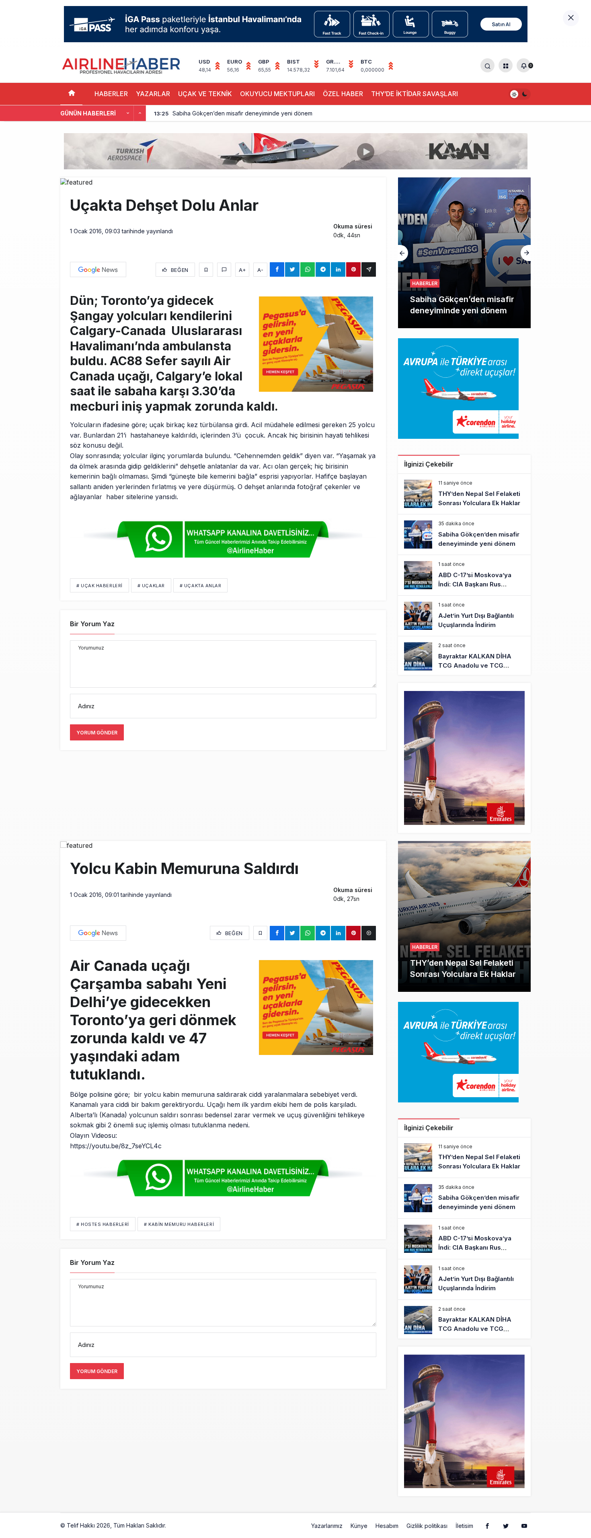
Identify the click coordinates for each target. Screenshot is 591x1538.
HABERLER (111, 94)
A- (260, 270)
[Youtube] (524, 1525)
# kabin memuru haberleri (179, 1224)
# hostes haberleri (102, 1224)
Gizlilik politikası (426, 1525)
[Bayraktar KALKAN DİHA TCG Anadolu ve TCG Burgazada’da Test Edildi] (464, 656)
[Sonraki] (140, 113)
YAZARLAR (153, 94)
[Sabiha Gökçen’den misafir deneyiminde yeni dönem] (464, 534)
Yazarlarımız (327, 1525)
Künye (359, 1525)
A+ (242, 270)
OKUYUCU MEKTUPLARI (277, 94)
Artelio (176, 1525)
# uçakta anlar (201, 585)
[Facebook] (487, 1525)
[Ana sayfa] (71, 94)
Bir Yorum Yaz (92, 624)
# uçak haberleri (99, 585)
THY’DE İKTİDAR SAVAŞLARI (414, 94)
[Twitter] (505, 1525)
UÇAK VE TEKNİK (205, 94)
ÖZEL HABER (343, 94)
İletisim (464, 1525)
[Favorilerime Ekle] (206, 270)
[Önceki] (128, 113)
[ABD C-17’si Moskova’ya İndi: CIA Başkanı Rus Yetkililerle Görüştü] (464, 252)
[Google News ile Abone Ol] (98, 269)
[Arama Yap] (487, 65)
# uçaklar (151, 585)
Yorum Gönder (96, 733)
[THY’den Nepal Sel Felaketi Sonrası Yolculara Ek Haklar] (464, 494)
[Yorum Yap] (224, 270)
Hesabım (387, 1525)
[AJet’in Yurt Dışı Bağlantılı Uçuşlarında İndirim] (464, 616)
